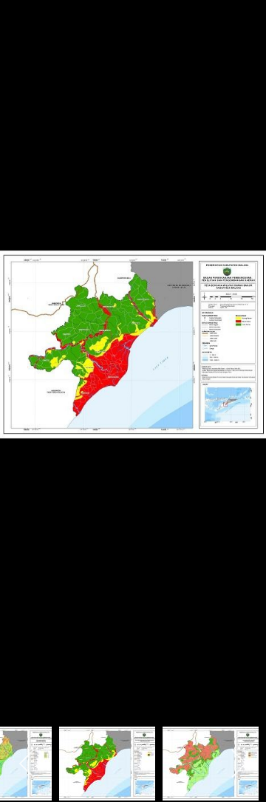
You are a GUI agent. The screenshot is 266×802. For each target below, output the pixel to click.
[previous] (26, 379)
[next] (240, 379)
